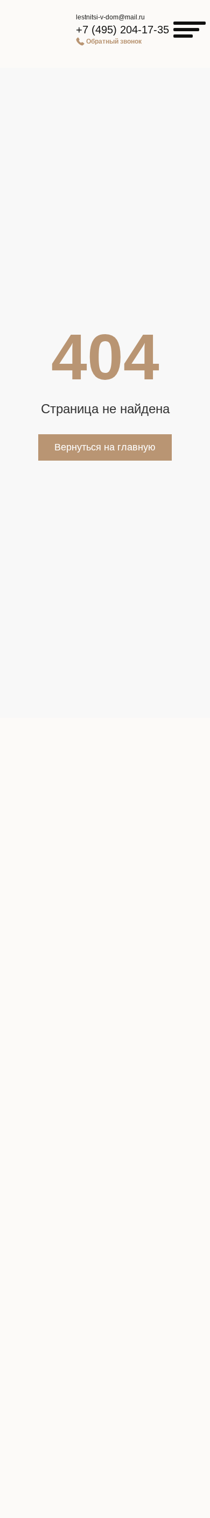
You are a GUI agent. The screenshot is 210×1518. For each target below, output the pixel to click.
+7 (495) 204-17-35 (122, 30)
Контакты (105, 1227)
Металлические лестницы (105, 1006)
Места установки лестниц (105, 1077)
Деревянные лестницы (105, 988)
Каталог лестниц (105, 970)
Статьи (105, 1209)
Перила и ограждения (105, 1042)
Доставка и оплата (105, 1174)
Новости (105, 1192)
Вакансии (105, 1245)
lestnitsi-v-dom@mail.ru (110, 17)
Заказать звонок (98, 1442)
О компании (105, 1155)
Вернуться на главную (105, 447)
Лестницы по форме (105, 1060)
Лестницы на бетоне (105, 1024)
